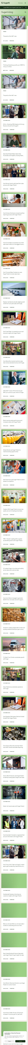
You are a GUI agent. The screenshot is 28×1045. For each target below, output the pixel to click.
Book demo (20, 3)
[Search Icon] (25, 12)
